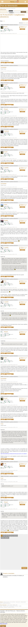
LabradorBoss (3, 67)
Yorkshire (4, 606)
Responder (25, 19)
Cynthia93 (6, 167)
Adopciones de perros (6, 603)
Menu (7, 1)
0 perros (23, 332)
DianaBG (6, 220)
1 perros (23, 27)
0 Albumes (23, 26)
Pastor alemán (9, 604)
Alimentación (13, 8)
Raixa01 (5, 26)
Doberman (5, 607)
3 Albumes (23, 357)
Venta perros (18, 602)
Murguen (6, 109)
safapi (5, 357)
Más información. (4, 623)
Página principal (2, 8)
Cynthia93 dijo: (3, 340)
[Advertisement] (11, 43)
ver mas (22, 87)
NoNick (5, 204)
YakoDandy (6, 131)
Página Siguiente (5, 537)
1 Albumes (23, 167)
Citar (2, 62)
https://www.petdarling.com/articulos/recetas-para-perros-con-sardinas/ (14, 453)
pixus (5, 281)
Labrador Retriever (11, 607)
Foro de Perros (12, 602)
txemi (2, 423)
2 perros (23, 358)
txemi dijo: (2, 511)
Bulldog (14, 604)
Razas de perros (6, 602)
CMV (5, 463)
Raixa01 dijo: (3, 429)
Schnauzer (16, 606)
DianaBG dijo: (3, 256)
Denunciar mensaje (9, 62)
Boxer (8, 606)
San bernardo (11, 606)
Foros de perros (8, 8)
